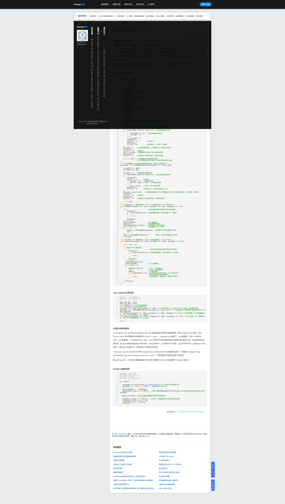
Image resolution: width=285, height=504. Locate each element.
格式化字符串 (117, 468)
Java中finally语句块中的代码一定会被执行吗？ (129, 476)
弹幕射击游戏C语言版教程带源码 (124, 456)
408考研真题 (92, 70)
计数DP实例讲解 (119, 460)
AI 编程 (151, 4)
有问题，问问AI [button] (213, 469)
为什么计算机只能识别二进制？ (170, 472)
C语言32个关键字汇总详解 (122, 464)
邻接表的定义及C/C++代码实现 (170, 464)
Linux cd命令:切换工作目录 (122, 452)
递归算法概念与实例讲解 (167, 452)
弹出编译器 (213, 485)
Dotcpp (79, 4)
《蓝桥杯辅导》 (122, 434)
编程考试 (128, 4)
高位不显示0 (163, 468)
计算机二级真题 (92, 100)
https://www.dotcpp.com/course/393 (191, 412)
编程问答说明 (117, 472)
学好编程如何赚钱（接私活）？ (170, 480)
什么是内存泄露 (164, 476)
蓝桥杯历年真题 (92, 84)
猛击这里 (146, 436)
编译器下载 (92, 44)
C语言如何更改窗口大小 (121, 484)
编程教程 (105, 4)
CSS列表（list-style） (167, 456)
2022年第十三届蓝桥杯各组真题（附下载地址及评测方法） (134, 488)
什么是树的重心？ (165, 460)
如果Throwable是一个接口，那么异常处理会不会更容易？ (133, 480)
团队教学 (140, 4)
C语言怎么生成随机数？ (167, 484)
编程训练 (117, 4)
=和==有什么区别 (165, 488)
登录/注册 (206, 4)
